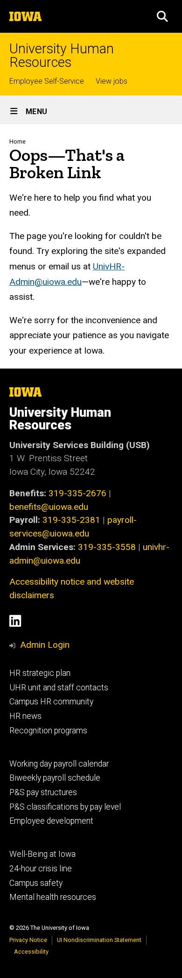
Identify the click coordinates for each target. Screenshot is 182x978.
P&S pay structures (43, 792)
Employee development (51, 821)
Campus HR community (51, 701)
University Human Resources (61, 55)
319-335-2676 (77, 493)
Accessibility (31, 951)
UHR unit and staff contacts (58, 687)
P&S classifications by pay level (65, 806)
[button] (162, 16)
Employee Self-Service (46, 81)
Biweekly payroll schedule (54, 777)
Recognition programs (48, 730)
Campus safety (36, 883)
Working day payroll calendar (59, 763)
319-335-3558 (107, 547)
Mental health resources (52, 897)
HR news (25, 716)
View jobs (111, 81)
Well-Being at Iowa (42, 854)
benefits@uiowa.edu (48, 506)
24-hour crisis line (40, 868)
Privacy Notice (28, 939)
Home (17, 141)
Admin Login (45, 644)
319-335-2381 (71, 519)
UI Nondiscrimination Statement (99, 939)
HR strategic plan (39, 673)
